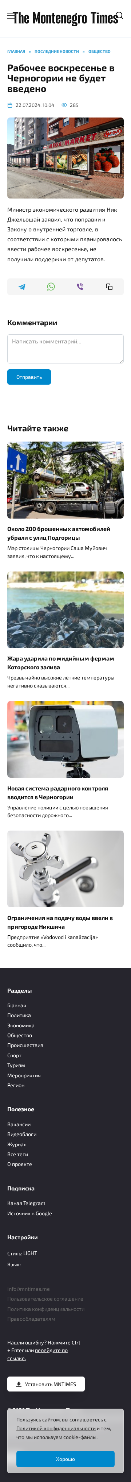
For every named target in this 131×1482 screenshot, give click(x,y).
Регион (15, 1085)
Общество (19, 1035)
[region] (65, 1441)
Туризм (16, 1065)
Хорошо (65, 1459)
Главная (16, 1005)
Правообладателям (31, 1319)
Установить (50, 1384)
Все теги (17, 1154)
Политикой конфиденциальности (56, 1428)
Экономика (21, 1025)
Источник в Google (29, 1213)
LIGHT (30, 1253)
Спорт (14, 1055)
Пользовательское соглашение (45, 1299)
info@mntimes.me (28, 1289)
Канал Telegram (26, 1203)
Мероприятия (24, 1075)
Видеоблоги (21, 1134)
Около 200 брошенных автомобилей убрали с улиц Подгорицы (58, 533)
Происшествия (25, 1045)
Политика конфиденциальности (45, 1309)
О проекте (19, 1164)
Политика (19, 1015)
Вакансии (19, 1124)
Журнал (17, 1144)
